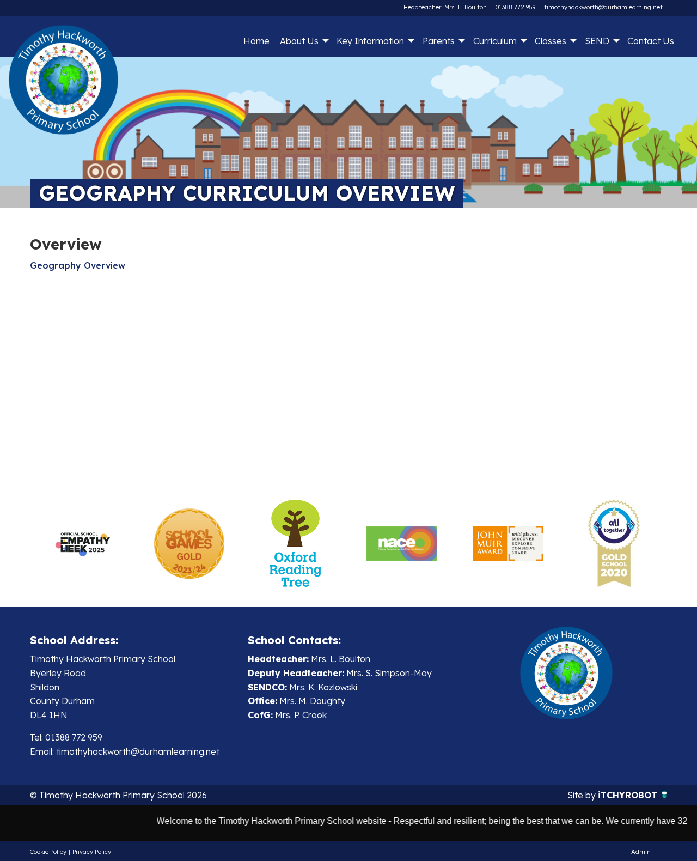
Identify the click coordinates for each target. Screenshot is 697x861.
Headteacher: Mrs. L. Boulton (445, 7)
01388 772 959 (515, 7)
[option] (83, 543)
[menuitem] (256, 41)
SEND (597, 40)
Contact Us (650, 40)
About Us (299, 40)
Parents (439, 40)
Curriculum (495, 40)
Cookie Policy (48, 852)
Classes (550, 40)
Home (256, 40)
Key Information (370, 40)
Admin (641, 852)
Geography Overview (77, 265)
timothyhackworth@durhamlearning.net (603, 7)
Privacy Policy (91, 852)
